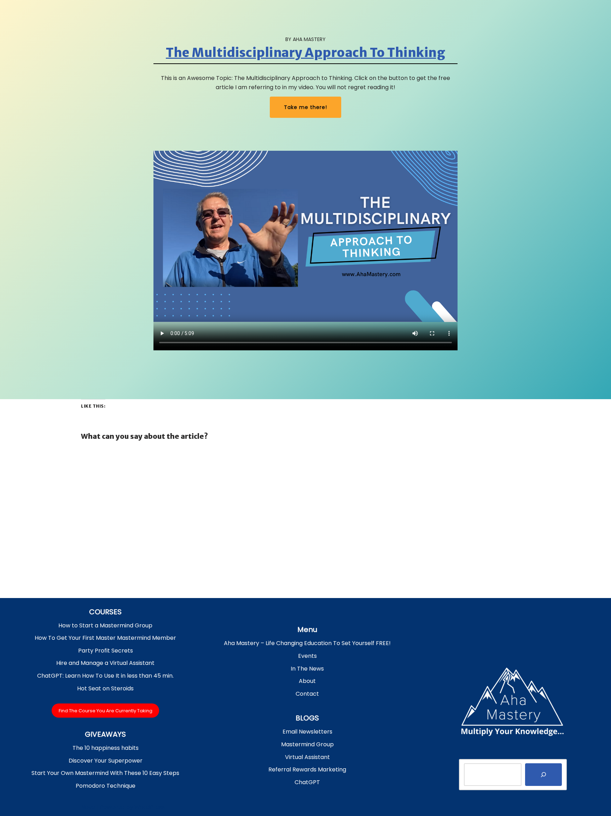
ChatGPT (307, 782)
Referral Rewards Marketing (307, 769)
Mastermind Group (307, 744)
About (307, 681)
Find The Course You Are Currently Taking (105, 710)
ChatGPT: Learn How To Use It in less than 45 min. (105, 676)
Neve (88, 807)
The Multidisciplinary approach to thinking (305, 53)
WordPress (149, 807)
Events (307, 656)
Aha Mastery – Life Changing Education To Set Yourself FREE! (307, 643)
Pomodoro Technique (105, 786)
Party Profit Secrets (105, 651)
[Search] (543, 774)
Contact (307, 694)
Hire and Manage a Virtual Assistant (105, 663)
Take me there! (305, 107)
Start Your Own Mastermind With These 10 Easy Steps (105, 773)
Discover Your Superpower (105, 761)
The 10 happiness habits (105, 748)
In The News (307, 669)
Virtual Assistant (307, 757)
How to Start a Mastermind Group (105, 625)
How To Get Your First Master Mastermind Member (105, 638)
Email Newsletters (307, 732)
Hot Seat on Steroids (105, 688)
